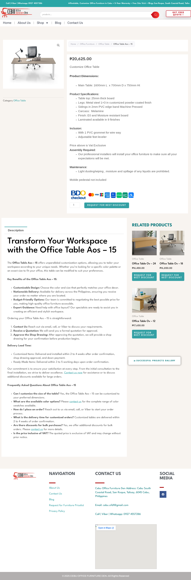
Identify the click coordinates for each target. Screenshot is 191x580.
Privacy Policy (57, 511)
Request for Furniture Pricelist (66, 505)
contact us (75, 401)
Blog (58, 23)
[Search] (155, 15)
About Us (24, 23)
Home (7, 23)
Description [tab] (16, 230)
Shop (40, 23)
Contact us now (73, 373)
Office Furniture (87, 44)
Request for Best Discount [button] (144, 276)
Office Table (19, 101)
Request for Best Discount (106, 205)
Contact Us (75, 23)
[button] (58, 45)
